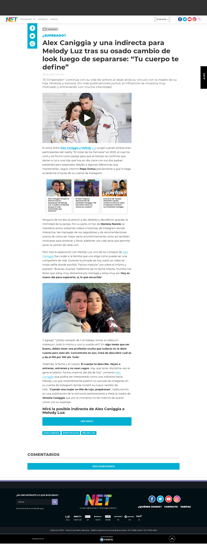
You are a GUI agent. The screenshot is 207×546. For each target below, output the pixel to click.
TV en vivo (161, 19)
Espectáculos (52, 29)
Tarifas (54, 19)
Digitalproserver (38, 539)
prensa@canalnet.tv (108, 508)
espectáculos (71, 433)
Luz (78, 147)
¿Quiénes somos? (150, 506)
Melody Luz (88, 433)
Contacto (171, 506)
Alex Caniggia (51, 433)
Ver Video (87, 421)
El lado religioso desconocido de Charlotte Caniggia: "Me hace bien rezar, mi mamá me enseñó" (86, 203)
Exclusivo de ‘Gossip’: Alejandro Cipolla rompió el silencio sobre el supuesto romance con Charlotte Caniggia (114, 203)
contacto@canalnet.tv (89, 508)
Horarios (42, 19)
